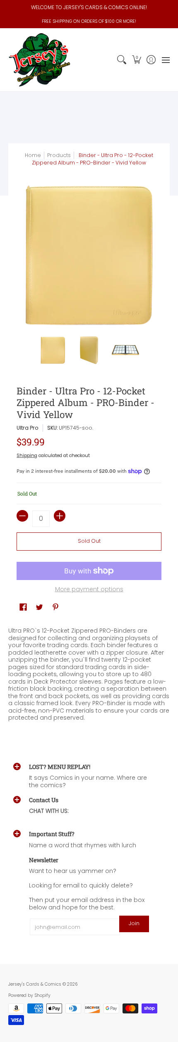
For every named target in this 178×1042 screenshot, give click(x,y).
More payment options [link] (89, 589)
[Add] (59, 516)
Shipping (27, 455)
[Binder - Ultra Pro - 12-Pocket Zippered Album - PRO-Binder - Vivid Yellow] (53, 350)
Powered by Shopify (29, 995)
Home (33, 155)
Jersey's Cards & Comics (34, 984)
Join (134, 923)
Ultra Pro (27, 427)
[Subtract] (22, 516)
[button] (136, 60)
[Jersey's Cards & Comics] (39, 60)
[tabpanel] (89, 672)
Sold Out (89, 540)
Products (59, 155)
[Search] (122, 60)
